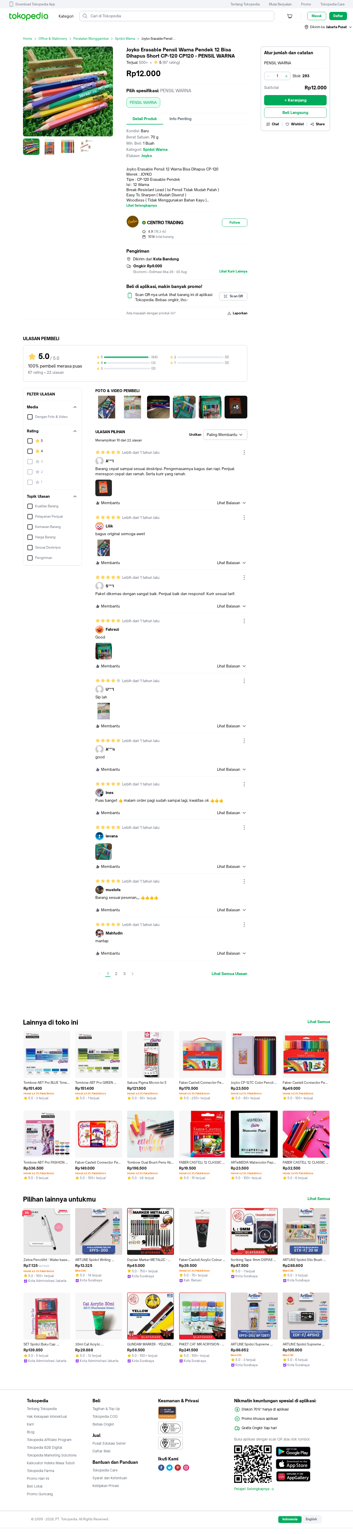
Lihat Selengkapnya (141, 205)
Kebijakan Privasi (106, 1486)
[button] (328, 27)
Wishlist (297, 124)
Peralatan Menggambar (91, 39)
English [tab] (311, 1519)
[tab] (144, 118)
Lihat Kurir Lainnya (233, 271)
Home (27, 39)
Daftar (338, 16)
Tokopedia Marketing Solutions (51, 1455)
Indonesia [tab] (289, 1519)
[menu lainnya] (244, 452)
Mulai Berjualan (280, 4)
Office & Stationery (53, 39)
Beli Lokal (35, 1486)
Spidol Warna (125, 39)
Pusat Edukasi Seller (109, 1443)
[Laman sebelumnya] (99, 974)
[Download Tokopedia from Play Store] (293, 1451)
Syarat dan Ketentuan (110, 1478)
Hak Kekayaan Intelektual (47, 1416)
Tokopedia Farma (40, 1471)
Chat (275, 124)
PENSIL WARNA (143, 102)
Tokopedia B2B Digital (44, 1447)
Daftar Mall (102, 1451)
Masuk (317, 16)
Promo (306, 4)
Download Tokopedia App (35, 4)
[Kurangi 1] (268, 76)
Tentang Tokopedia (245, 4)
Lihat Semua (319, 1022)
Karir (30, 1424)
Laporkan (240, 313)
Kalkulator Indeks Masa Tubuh (51, 1463)
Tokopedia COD (105, 1416)
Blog (30, 1432)
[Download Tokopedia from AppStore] (293, 1464)
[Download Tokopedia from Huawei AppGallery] (293, 1476)
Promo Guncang (40, 1494)
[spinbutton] (277, 76)
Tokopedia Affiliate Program (49, 1440)
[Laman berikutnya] (132, 974)
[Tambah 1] (286, 76)
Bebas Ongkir (103, 1424)
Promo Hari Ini (38, 1478)
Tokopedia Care (332, 4)
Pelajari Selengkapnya (251, 1489)
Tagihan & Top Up (106, 1409)
